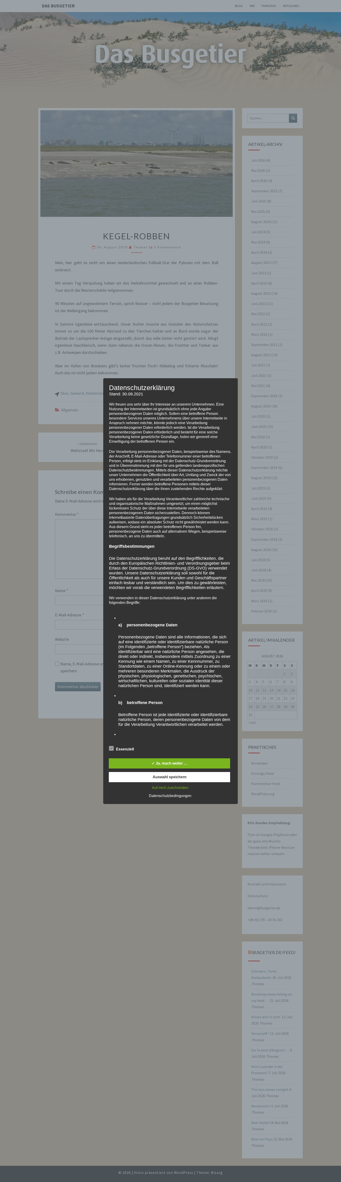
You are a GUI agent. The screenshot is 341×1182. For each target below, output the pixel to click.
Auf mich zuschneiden (170, 788)
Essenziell (125, 749)
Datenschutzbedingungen (170, 796)
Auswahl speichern (170, 777)
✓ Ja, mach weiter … (169, 763)
